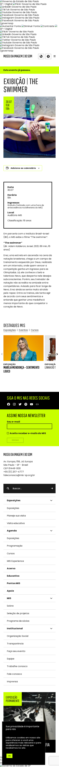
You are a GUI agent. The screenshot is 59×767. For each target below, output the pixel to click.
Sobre (10, 605)
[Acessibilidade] (48, 56)
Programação (14, 545)
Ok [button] (9, 755)
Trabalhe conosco (17, 666)
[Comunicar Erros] (56, 26)
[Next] (55, 354)
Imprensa (12, 681)
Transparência (15, 643)
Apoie (10, 590)
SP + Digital (6, 4)
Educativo (13, 576)
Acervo (11, 568)
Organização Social (17, 636)
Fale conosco (14, 674)
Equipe (10, 658)
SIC (2, 762)
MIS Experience (15, 561)
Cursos (35, 330)
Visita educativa (16, 523)
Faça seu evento (16, 651)
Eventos (23, 330)
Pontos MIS (13, 583)
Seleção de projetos (18, 613)
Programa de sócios (18, 621)
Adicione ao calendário (23, 168)
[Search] (52, 488)
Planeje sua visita (16, 515)
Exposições (9, 330)
